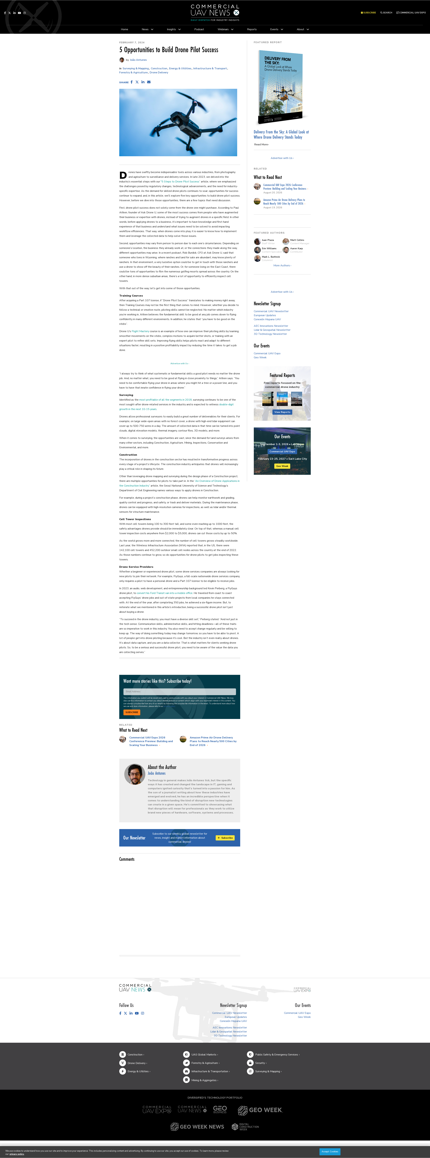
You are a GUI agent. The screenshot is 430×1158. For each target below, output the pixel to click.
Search (387, 12)
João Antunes (138, 60)
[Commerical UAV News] (135, 988)
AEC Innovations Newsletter (271, 326)
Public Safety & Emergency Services (276, 1054)
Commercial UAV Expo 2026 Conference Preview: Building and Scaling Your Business (151, 741)
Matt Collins (297, 240)
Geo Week (260, 357)
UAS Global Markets (203, 1054)
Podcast (199, 29)
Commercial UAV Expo (412, 12)
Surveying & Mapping (136, 68)
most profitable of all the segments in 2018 (165, 400)
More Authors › (282, 265)
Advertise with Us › (179, 363)
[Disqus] (179, 907)
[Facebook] (5, 13)
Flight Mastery (140, 331)
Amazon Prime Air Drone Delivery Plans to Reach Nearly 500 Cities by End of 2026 (213, 741)
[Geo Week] (260, 1111)
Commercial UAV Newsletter (271, 311)
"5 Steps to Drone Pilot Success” (180, 181)
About (300, 29)
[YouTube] (19, 13)
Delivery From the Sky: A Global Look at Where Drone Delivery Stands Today (281, 134)
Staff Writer (268, 243)
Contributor (296, 251)
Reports (252, 29)
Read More (261, 144)
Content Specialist (272, 251)
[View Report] (267, 399)
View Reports (282, 412)
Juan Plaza (268, 240)
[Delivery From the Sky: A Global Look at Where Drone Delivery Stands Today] (282, 87)
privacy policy (169, 706)
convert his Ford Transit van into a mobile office (164, 593)
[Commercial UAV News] (192, 1111)
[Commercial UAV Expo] (302, 989)
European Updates (265, 315)
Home (124, 29)
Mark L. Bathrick (271, 256)
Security (260, 1063)
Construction (159, 68)
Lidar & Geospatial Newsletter (272, 330)
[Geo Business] (220, 1111)
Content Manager (299, 243)
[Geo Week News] (197, 1126)
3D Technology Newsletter (270, 334)
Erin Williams (269, 248)
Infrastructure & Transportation (209, 1071)
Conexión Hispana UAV (267, 319)
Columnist (267, 260)
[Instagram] (24, 13)
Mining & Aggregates (204, 1080)
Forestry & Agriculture (133, 72)
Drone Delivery (159, 72)
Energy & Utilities (180, 68)
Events (274, 29)
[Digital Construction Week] (245, 1126)
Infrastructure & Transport (210, 68)
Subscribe (131, 712)
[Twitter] (9, 13)
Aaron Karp (296, 248)
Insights (171, 29)
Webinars (223, 29)
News (145, 29)
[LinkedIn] (14, 13)
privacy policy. (17, 1154)
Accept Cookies (330, 1151)
